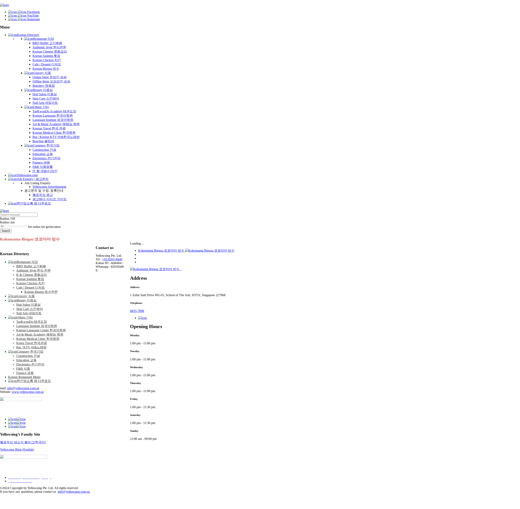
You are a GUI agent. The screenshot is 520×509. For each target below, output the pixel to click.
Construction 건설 (44, 149)
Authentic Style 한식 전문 (33, 270)
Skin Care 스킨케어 (45, 98)
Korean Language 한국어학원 (52, 115)
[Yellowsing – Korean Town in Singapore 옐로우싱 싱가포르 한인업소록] (4, 5)
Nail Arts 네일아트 (45, 102)
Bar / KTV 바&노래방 (31, 347)
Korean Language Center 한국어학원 (41, 330)
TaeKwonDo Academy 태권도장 (54, 111)
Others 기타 (41, 107)
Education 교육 (42, 154)
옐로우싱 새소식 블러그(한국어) (23, 442)
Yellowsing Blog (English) (17, 449)
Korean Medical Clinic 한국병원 (54, 132)
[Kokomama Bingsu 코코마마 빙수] (155, 269)
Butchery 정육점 (43, 85)
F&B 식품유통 (42, 167)
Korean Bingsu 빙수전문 (41, 292)
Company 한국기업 (46, 145)
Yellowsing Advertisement (49, 186)
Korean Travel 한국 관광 (49, 128)
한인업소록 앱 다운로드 (34, 203)
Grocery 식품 (42, 73)
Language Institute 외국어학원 (52, 120)
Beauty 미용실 (43, 90)
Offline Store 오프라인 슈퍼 (51, 81)
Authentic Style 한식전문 (49, 47)
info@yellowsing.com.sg (23, 388)
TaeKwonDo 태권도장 (31, 321)
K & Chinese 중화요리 (31, 274)
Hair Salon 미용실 (44, 94)
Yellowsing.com (27, 175)
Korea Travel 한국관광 (31, 343)
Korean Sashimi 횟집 (46, 56)
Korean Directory (28, 35)
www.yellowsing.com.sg (28, 392)
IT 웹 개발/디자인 (44, 171)
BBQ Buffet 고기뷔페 (47, 43)
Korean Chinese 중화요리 (49, 51)
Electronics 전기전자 (46, 158)
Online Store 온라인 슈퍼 (49, 77)
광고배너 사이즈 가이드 (49, 199)
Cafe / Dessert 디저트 (46, 64)
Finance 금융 (41, 162)
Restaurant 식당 (43, 38)
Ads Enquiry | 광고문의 (33, 179)
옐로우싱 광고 (42, 195)
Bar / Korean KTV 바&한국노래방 (56, 137)
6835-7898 (137, 311)
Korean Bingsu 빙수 (45, 68)
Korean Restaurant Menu (24, 377)
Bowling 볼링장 (43, 141)
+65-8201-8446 (112, 259)
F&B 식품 (23, 368)
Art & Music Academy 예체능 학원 (56, 124)
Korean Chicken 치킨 (46, 60)
